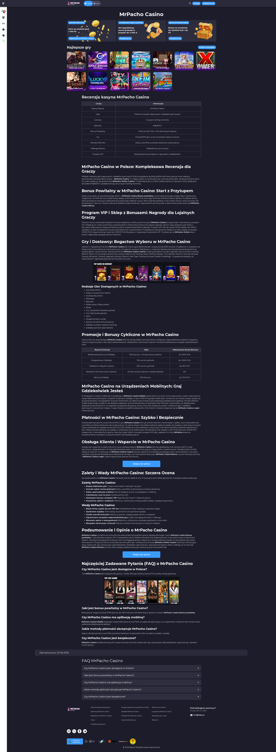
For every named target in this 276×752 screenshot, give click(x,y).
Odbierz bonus (138, 382)
